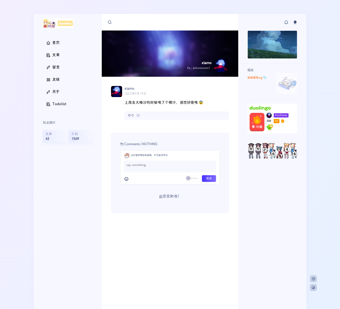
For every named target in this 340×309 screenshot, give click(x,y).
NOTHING (150, 144)
